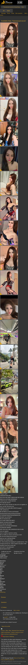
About (7, 630)
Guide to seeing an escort (17, 632)
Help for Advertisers (5, 632)
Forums (3, 630)
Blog (10, 630)
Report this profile (6, 626)
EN (18, 2)
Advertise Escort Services (18, 630)
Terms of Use (17, 658)
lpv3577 (6, 617)
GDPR (6, 659)
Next (8, 10)
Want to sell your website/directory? (9, 634)
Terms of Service (14, 663)
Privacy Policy (4, 663)
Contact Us (11, 659)
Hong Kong (2, 592)
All (3, 10)
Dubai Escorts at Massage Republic (6, 2)
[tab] (14, 596)
